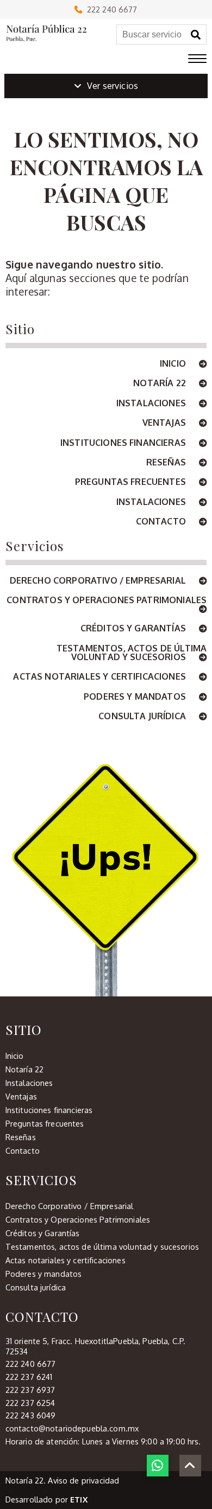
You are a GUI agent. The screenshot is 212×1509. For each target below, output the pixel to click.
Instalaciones (152, 403)
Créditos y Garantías (134, 629)
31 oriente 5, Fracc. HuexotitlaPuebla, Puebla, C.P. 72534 (95, 1346)
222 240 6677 (110, 9)
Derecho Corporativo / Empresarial (99, 581)
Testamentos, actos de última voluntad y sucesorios (132, 653)
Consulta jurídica (143, 716)
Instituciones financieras (124, 443)
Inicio (174, 364)
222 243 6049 (30, 1415)
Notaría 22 (160, 383)
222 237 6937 (30, 1390)
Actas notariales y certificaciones (100, 677)
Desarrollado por (46, 1499)
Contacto (162, 522)
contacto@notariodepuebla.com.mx (72, 1428)
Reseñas (167, 463)
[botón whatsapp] (158, 1465)
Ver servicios (112, 85)
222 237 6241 (29, 1377)
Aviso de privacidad (83, 1480)
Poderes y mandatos (136, 697)
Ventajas (165, 423)
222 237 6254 (30, 1403)
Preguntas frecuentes (131, 482)
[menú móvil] (197, 59)
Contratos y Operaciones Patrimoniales (107, 600)
